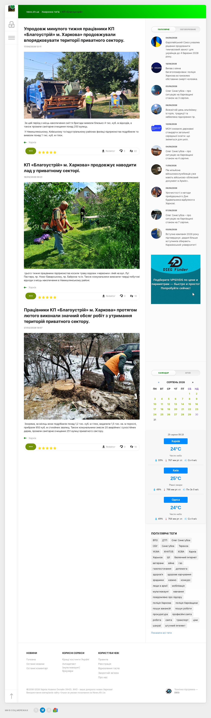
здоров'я (158, 574)
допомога (181, 568)
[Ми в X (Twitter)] (36, 710)
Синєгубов (168, 546)
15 (189, 404)
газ (180, 563)
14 (182, 404)
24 (154, 414)
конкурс (185, 580)
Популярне (163, 29)
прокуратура (160, 614)
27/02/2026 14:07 (33, 328)
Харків (32, 142)
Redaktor (110, 151)
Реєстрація (104, 663)
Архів (188, 373)
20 (175, 409)
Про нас (102, 677)
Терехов (183, 546)
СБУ (155, 546)
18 (162, 409)
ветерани (158, 563)
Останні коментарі (37, 668)
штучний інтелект (175, 625)
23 (196, 409)
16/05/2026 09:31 (33, 177)
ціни (195, 620)
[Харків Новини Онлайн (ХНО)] (11, 11)
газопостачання (162, 568)
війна (171, 563)
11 (162, 404)
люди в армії (160, 585)
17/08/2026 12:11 (32, 46)
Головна (31, 659)
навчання (178, 591)
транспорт (182, 620)
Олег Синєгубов (181, 540)
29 (189, 414)
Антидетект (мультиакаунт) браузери (71, 667)
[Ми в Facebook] (48, 710)
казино (172, 580)
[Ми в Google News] (55, 710)
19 (168, 409)
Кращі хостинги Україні (75, 659)
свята (169, 620)
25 (161, 414)
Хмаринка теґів (51, 11)
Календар (163, 373)
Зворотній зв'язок (108, 672)
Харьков (158, 557)
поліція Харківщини (187, 602)
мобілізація (178, 585)
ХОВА (181, 551)
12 (168, 404)
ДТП (164, 540)
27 (175, 414)
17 (154, 409)
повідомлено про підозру (167, 597)
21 (182, 409)
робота (157, 620)
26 (168, 414)
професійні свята (182, 614)
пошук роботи (183, 608)
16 (196, 404)
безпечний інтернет (185, 557)
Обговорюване (188, 29)
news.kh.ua (32, 11)
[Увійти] (11, 24)
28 (182, 414)
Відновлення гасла (109, 668)
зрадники (158, 580)
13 (175, 404)
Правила (103, 659)
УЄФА (156, 551)
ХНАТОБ (168, 551)
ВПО (155, 540)
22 (189, 409)
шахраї (157, 625)
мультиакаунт (161, 591)
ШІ (168, 557)
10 (154, 404)
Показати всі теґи (161, 632)
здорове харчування (179, 574)
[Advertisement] (175, 330)
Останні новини (35, 663)
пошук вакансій (162, 608)
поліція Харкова (162, 602)
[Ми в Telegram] (42, 710)
